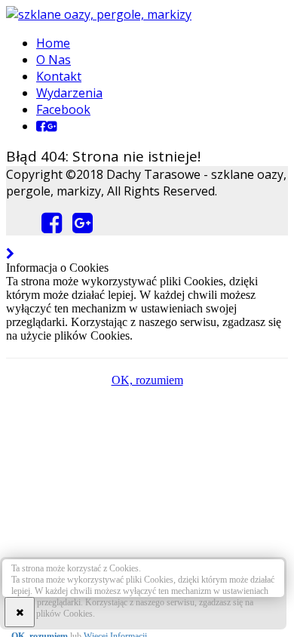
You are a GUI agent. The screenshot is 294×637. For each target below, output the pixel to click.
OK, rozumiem (147, 380)
